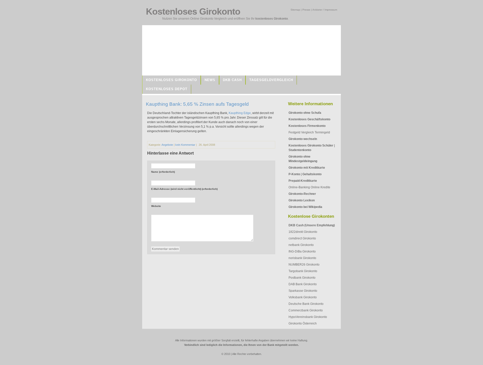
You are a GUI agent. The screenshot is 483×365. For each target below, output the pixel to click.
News (210, 80)
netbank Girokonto (301, 245)
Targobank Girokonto (303, 271)
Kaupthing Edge (240, 113)
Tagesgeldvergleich (271, 80)
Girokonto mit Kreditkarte (307, 167)
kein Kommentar (185, 144)
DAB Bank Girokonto (303, 284)
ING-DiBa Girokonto (302, 251)
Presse (306, 9)
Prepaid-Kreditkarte (303, 180)
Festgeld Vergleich (301, 132)
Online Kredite (320, 187)
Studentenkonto (300, 150)
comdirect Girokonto (302, 238)
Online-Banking (299, 187)
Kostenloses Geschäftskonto (309, 119)
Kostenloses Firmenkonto (307, 126)
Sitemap (295, 9)
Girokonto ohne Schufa (305, 113)
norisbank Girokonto (302, 258)
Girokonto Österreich (303, 323)
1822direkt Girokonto (303, 232)
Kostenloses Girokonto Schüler (311, 145)
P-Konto (294, 174)
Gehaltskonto (311, 174)
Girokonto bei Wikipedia (305, 207)
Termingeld (322, 132)
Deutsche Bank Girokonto (306, 304)
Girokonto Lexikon (302, 200)
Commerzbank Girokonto (306, 310)
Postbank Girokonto (302, 277)
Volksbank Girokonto (303, 297)
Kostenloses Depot (166, 89)
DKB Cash (232, 80)
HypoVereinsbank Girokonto (308, 317)
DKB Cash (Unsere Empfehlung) (312, 225)
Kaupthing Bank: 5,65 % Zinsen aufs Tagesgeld (197, 104)
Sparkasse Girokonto (303, 291)
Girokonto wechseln (303, 139)
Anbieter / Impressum (324, 9)
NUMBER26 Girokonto (304, 264)
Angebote (167, 144)
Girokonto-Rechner (302, 194)
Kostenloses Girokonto (171, 80)
